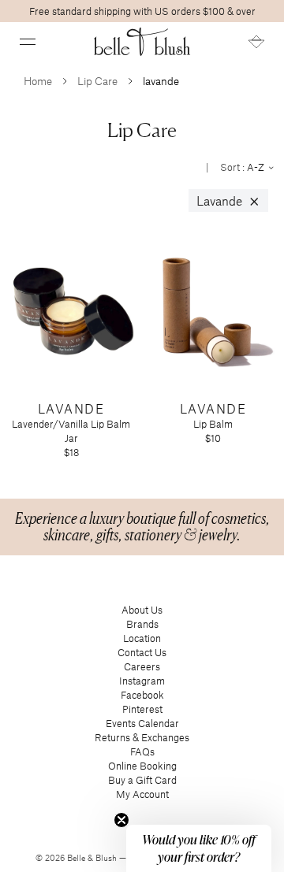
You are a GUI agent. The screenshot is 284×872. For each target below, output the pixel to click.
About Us (142, 609)
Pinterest (142, 709)
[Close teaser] (121, 820)
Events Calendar (142, 723)
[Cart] (256, 41)
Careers (142, 666)
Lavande (228, 201)
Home (38, 80)
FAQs (142, 751)
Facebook (142, 694)
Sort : (243, 167)
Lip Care (97, 80)
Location (142, 638)
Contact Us (142, 652)
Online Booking (142, 765)
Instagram (142, 680)
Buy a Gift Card (142, 780)
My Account (142, 794)
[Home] (142, 42)
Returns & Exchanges (142, 737)
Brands (142, 624)
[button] (27, 41)
